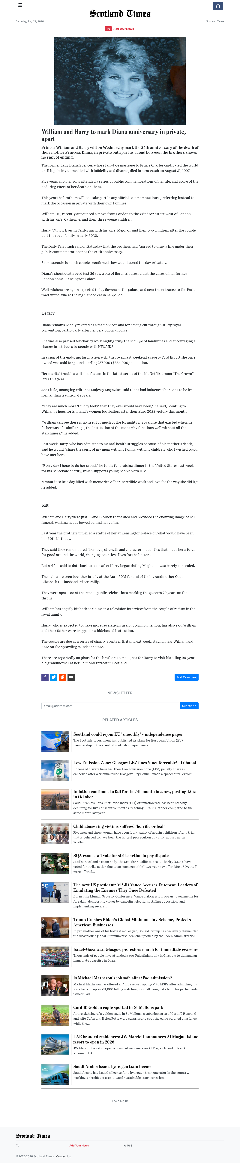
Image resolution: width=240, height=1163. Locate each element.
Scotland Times (120, 13)
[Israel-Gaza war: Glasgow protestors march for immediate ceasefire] (55, 957)
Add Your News (123, 28)
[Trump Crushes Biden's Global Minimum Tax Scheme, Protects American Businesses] (55, 927)
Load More (120, 1101)
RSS (129, 1145)
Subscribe (189, 706)
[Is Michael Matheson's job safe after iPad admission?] (55, 985)
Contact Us (63, 1156)
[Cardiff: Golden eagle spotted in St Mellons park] (55, 1015)
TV (108, 29)
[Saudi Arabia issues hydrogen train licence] (55, 1074)
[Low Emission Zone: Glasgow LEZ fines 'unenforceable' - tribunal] (55, 770)
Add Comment (186, 677)
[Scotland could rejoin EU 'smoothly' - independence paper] (55, 741)
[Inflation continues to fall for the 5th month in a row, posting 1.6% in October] (55, 799)
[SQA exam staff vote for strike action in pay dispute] (55, 863)
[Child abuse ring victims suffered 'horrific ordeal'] (55, 833)
